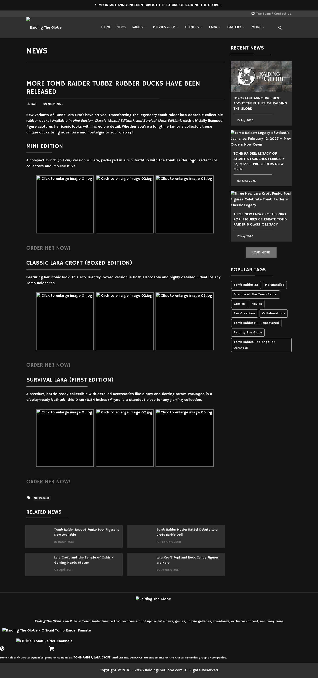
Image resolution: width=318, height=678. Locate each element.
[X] (9, 647)
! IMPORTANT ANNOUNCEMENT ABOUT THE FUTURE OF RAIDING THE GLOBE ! (159, 5)
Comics (192, 27)
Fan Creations (244, 314)
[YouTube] (30, 647)
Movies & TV (164, 27)
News (121, 27)
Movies (256, 304)
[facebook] (29, 14)
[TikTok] (37, 647)
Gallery (234, 27)
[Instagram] (41, 14)
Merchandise (41, 498)
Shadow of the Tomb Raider (255, 294)
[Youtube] (47, 14)
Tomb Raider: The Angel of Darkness (254, 345)
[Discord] (44, 647)
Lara (213, 27)
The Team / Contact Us (273, 14)
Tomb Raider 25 (246, 285)
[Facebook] (16, 647)
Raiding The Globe (248, 333)
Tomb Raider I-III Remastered (256, 323)
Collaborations (273, 314)
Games (137, 27)
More (256, 27)
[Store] (51, 647)
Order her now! (48, 248)
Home (106, 27)
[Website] (2, 647)
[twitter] (35, 14)
